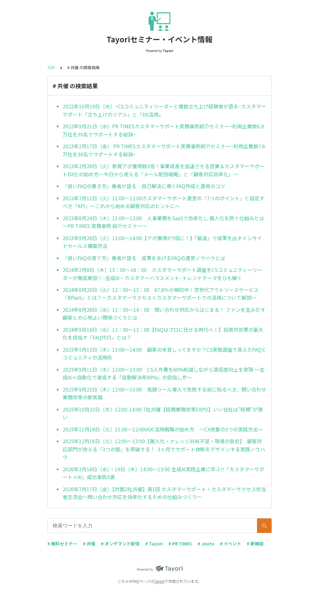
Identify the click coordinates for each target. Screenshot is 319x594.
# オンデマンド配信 (120, 543)
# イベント (230, 543)
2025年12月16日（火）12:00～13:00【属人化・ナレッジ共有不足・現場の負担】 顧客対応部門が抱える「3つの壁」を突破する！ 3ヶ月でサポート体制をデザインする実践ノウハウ (164, 449)
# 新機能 (255, 543)
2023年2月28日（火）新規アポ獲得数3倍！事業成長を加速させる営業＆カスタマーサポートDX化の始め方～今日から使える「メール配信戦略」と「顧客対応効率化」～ (163, 170)
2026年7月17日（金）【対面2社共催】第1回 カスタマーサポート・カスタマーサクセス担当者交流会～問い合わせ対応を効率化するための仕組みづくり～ (164, 493)
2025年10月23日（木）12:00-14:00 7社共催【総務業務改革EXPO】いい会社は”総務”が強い (163, 413)
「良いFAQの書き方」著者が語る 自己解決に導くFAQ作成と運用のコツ (144, 186)
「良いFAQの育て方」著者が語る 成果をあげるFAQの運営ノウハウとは (144, 258)
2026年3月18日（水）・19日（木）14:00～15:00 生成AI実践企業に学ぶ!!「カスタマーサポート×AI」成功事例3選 (163, 473)
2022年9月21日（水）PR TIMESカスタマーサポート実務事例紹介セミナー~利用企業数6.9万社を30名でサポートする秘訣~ (163, 130)
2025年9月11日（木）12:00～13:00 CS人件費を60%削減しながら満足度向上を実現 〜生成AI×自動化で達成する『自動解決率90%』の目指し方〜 (163, 373)
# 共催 (89, 543)
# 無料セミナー (62, 543)
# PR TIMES (180, 543)
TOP (51, 67)
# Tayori (154, 543)
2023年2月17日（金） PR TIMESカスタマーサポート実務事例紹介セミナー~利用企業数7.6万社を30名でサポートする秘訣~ (164, 150)
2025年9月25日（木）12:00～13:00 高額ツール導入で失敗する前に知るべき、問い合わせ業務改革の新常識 (164, 393)
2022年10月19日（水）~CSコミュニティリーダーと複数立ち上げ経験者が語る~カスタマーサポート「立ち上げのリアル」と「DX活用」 (164, 110)
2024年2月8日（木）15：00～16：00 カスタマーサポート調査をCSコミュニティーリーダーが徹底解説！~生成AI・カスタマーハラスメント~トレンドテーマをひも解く (162, 274)
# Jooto (206, 543)
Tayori (159, 581)
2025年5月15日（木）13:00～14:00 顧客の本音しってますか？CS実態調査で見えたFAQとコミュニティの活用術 (164, 353)
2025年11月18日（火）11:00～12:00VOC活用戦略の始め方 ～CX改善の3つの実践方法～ (163, 429)
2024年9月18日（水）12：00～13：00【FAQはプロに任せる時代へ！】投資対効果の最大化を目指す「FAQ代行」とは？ (163, 333)
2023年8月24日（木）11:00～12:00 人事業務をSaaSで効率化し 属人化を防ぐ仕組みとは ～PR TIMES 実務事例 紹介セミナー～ (163, 222)
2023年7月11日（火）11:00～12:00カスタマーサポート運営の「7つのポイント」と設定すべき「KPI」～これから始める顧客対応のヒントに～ (163, 202)
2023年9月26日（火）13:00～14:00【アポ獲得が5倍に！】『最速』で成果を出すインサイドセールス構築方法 (162, 242)
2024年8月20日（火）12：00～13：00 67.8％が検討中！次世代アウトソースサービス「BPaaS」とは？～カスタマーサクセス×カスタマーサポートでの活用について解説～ (161, 294)
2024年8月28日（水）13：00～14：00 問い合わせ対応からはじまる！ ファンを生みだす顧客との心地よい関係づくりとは (164, 313)
